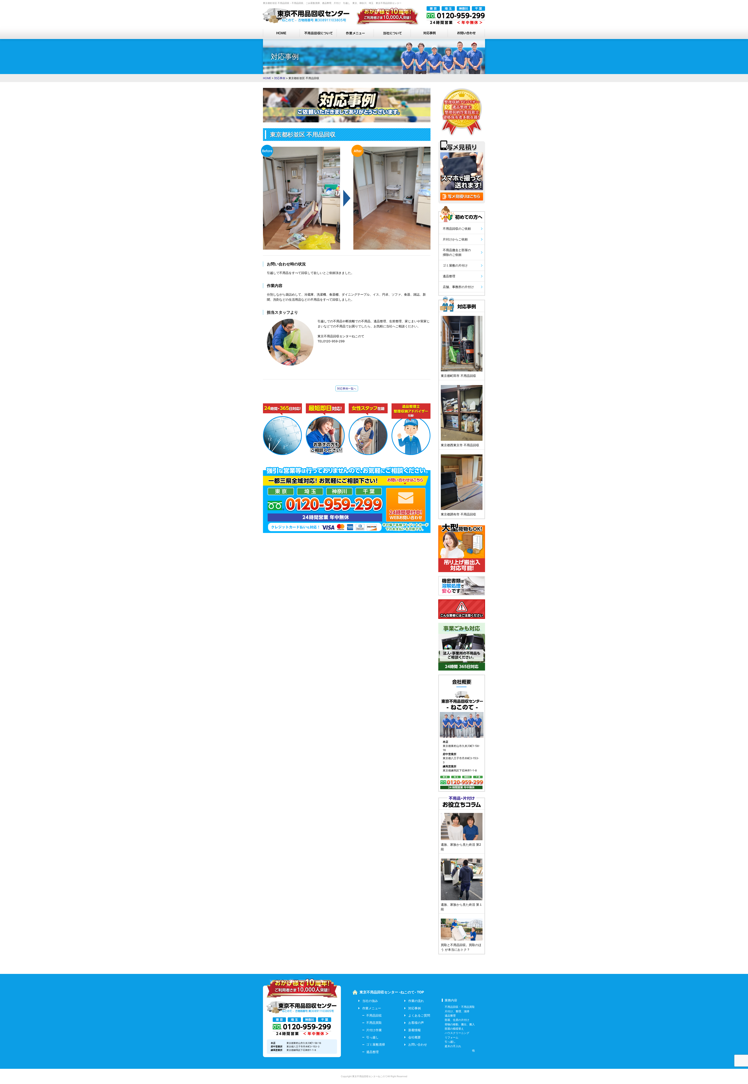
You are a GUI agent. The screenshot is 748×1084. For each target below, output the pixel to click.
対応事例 (414, 1008)
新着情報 (414, 1030)
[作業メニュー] (355, 33)
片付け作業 (374, 1030)
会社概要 (414, 1037)
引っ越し (372, 1037)
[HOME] (281, 33)
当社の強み (370, 1001)
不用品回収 (374, 1015)
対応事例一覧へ (346, 388)
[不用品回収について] (318, 33)
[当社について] (392, 33)
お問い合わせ (417, 1044)
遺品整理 (372, 1052)
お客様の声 (416, 1023)
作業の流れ (416, 1001)
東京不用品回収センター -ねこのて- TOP (392, 992)
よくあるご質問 (419, 1015)
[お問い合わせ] (466, 33)
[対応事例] (429, 33)
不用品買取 (374, 1023)
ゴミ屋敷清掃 (375, 1044)
